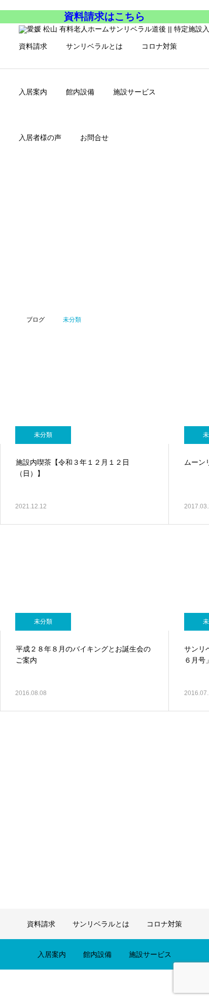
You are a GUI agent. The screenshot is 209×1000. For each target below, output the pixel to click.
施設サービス (134, 92)
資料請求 (33, 46)
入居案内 (33, 92)
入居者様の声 (40, 137)
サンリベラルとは (94, 46)
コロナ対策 (159, 46)
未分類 (43, 434)
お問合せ (94, 137)
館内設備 (80, 92)
